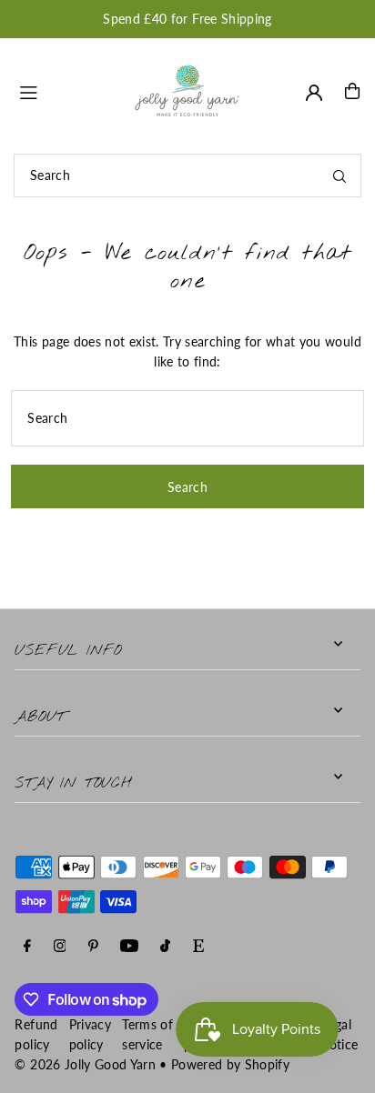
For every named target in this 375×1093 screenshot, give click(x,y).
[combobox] (187, 175)
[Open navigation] (66, 90)
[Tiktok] (165, 947)
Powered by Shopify (230, 1065)
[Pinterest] (93, 947)
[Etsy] (198, 947)
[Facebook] (27, 947)
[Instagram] (60, 947)
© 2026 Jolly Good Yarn (85, 1065)
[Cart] (352, 91)
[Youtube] (129, 947)
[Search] (339, 175)
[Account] (314, 93)
